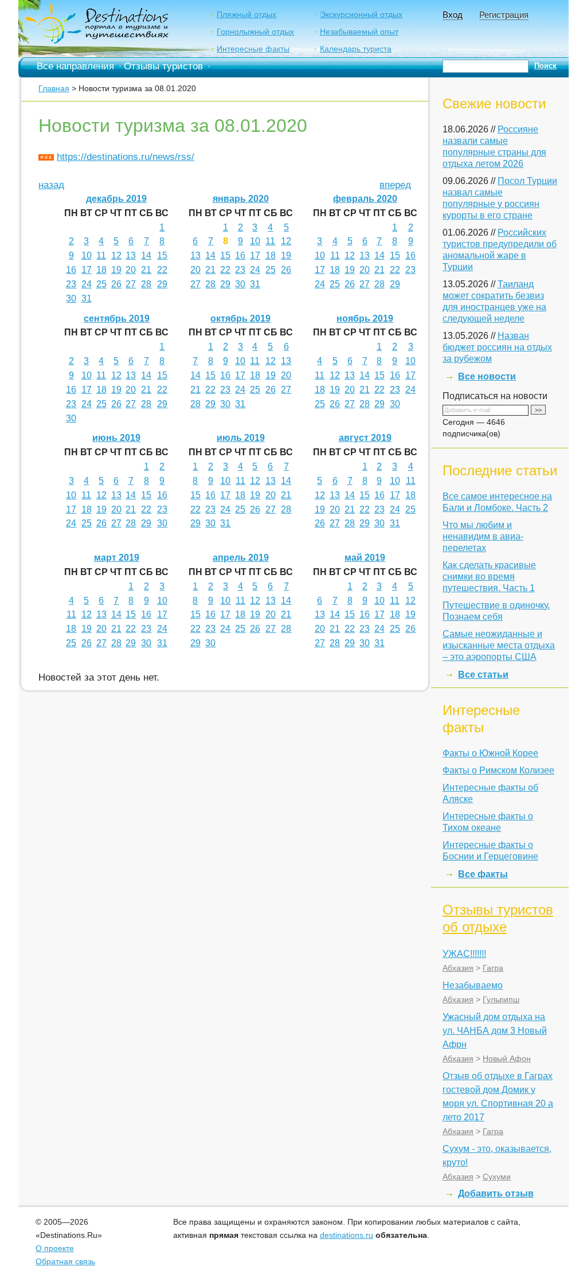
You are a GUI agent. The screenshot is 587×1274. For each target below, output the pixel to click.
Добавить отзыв (496, 1193)
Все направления (75, 66)
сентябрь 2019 (117, 318)
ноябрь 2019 (364, 318)
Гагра (493, 967)
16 (71, 270)
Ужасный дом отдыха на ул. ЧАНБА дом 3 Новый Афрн (495, 1030)
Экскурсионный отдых (361, 14)
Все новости (487, 376)
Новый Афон (507, 1058)
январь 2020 (241, 199)
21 (146, 270)
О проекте (55, 1248)
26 (116, 284)
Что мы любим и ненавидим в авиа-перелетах (483, 536)
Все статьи (483, 674)
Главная (53, 88)
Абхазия (458, 967)
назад (51, 184)
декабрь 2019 (116, 199)
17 (86, 270)
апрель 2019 (241, 557)
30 (71, 298)
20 (131, 270)
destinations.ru (346, 1235)
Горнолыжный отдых (255, 31)
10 (86, 255)
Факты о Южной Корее (490, 753)
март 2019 (116, 557)
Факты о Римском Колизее (498, 770)
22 (162, 270)
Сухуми (497, 1176)
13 (131, 255)
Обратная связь (65, 1261)
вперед (395, 184)
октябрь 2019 (240, 318)
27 (131, 284)
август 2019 (365, 438)
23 (71, 284)
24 (86, 284)
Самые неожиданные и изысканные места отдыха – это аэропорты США (499, 645)
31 (86, 298)
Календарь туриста (356, 48)
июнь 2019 (116, 438)
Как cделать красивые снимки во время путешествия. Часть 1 (489, 576)
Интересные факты (253, 48)
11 (101, 255)
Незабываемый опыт (359, 31)
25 (101, 284)
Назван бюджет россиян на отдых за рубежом (497, 347)
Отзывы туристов (163, 66)
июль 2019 (241, 438)
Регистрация (504, 14)
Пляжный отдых (246, 14)
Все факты (483, 874)
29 (162, 284)
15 (162, 255)
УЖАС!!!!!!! (464, 954)
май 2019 (365, 557)
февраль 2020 (365, 199)
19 (116, 270)
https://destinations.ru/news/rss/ (125, 156)
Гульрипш (501, 999)
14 (146, 255)
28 (146, 284)
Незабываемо (473, 985)
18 (101, 270)
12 (116, 255)
